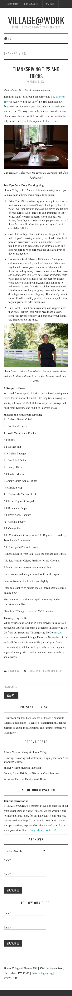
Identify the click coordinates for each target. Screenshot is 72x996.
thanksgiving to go (52, 671)
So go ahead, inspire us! (43, 830)
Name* (7, 860)
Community (12, 4)
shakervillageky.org (42, 973)
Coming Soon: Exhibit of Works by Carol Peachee (31, 773)
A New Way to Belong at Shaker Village (26, 752)
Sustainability (32, 4)
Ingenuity (50, 4)
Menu (7, 38)
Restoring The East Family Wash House (25, 779)
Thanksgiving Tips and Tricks (36, 72)
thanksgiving (34, 671)
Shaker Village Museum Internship (22, 767)
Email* (8, 874)
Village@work (36, 20)
